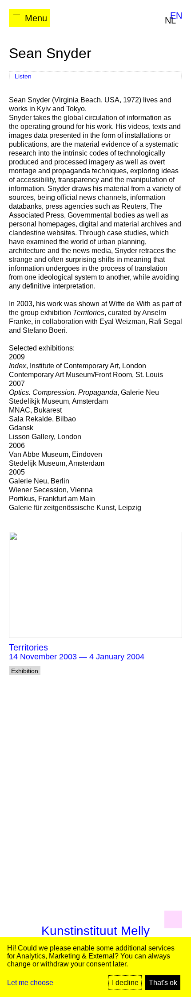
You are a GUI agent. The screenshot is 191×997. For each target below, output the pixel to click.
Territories (28, 647)
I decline (125, 982)
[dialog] (95, 967)
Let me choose (30, 982)
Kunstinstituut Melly (95, 931)
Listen (23, 76)
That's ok (163, 982)
